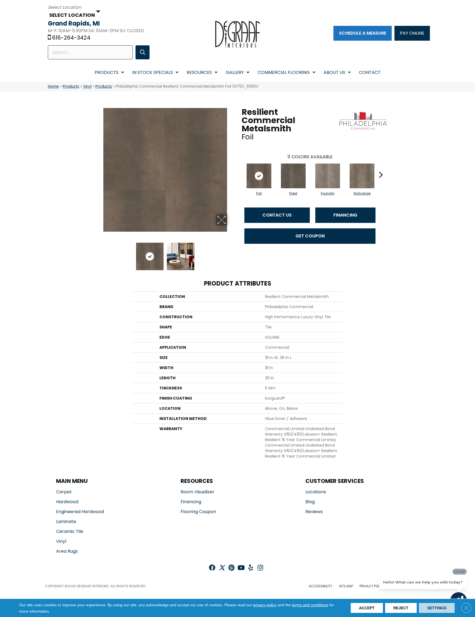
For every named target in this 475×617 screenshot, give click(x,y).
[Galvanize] (362, 176)
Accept (367, 608)
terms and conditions (310, 605)
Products (71, 86)
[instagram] (260, 568)
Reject (400, 608)
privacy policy (265, 605)
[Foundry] (327, 176)
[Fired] (293, 176)
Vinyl (87, 86)
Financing (345, 215)
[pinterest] (231, 568)
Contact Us (277, 215)
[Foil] (259, 176)
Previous (99, 253)
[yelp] (250, 568)
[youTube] (241, 568)
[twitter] (222, 568)
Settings (436, 608)
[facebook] (212, 568)
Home (53, 86)
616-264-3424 (71, 37)
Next (230, 253)
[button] (143, 52)
